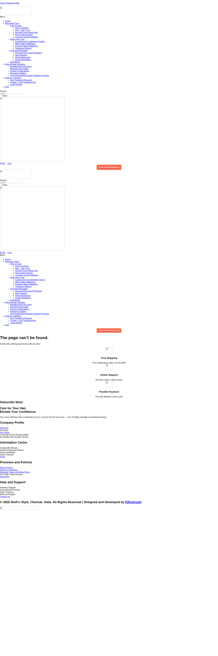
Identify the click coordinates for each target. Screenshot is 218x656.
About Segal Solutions (15, 64)
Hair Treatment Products (21, 80)
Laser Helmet (16, 85)
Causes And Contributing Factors (30, 41)
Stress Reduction (23, 57)
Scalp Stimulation (23, 60)
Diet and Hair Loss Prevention (28, 53)
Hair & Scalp (15, 26)
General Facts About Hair (26, 32)
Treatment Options (23, 48)
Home (7, 21)
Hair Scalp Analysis (24, 35)
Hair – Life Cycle (22, 30)
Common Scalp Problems (26, 37)
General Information (19, 51)
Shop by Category (13, 78)
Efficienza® (133, 502)
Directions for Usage (19, 69)
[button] (109, 17)
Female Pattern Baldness (26, 46)
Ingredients (15, 62)
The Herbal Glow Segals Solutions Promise (29, 75)
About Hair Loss (17, 39)
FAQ (7, 87)
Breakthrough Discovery (21, 66)
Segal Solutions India (9, 3)
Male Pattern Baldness (25, 44)
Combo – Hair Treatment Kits (23, 82)
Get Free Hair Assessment (109, 167)
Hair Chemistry (22, 28)
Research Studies (18, 73)
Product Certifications (19, 71)
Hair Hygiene (21, 55)
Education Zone (12, 23)
